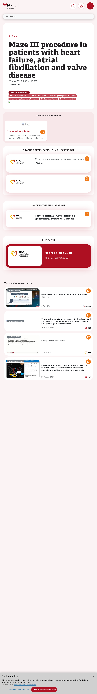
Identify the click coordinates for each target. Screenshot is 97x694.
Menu (13, 16)
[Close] (93, 676)
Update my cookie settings (19, 689)
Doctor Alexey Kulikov (19, 131)
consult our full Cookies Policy (25, 685)
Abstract (39, 163)
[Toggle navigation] (90, 5)
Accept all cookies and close (45, 689)
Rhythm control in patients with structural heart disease (64, 295)
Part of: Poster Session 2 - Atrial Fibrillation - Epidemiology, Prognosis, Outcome (43, 96)
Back (14, 36)
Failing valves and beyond (53, 341)
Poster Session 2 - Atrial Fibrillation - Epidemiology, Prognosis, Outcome (55, 217)
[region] (48, 683)
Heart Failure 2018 (58, 253)
